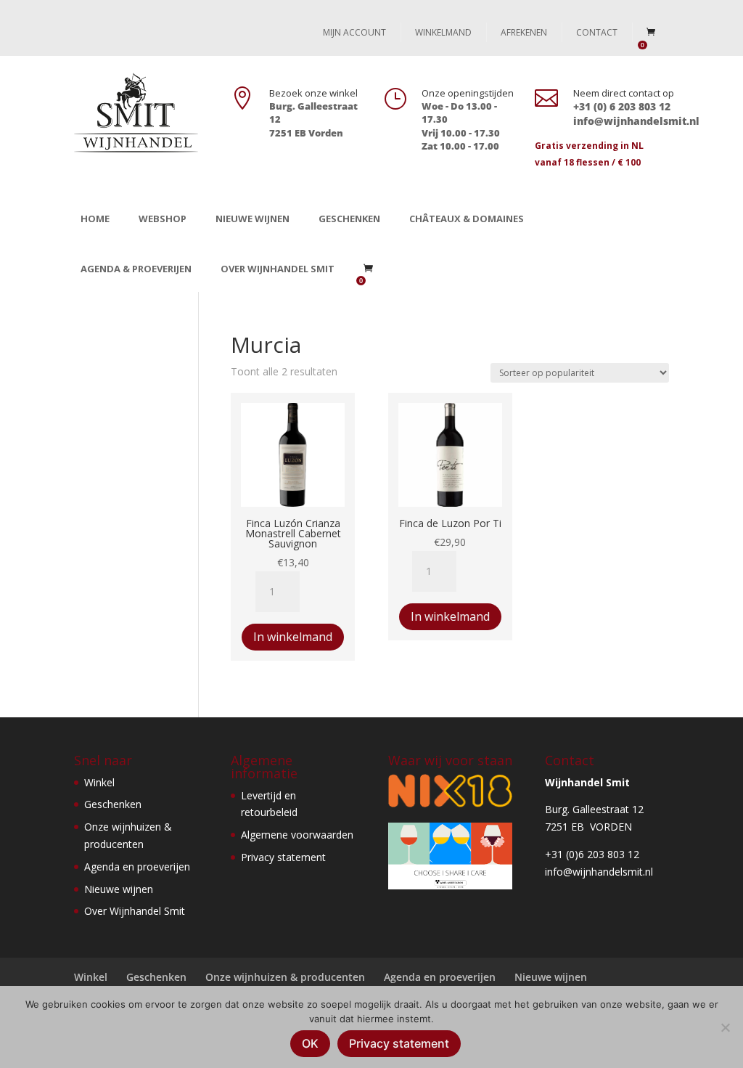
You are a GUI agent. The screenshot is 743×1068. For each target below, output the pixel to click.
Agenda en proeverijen (137, 866)
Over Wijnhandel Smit (277, 268)
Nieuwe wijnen (252, 218)
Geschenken (349, 218)
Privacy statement (283, 857)
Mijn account (354, 32)
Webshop (162, 218)
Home (95, 218)
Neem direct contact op (623, 92)
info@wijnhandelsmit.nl (599, 872)
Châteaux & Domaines (466, 218)
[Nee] (725, 1027)
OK (310, 1043)
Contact (596, 32)
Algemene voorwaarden (297, 834)
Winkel (99, 782)
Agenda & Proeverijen (136, 268)
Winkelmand (443, 32)
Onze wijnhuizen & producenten (285, 977)
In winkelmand (292, 637)
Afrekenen (524, 32)
